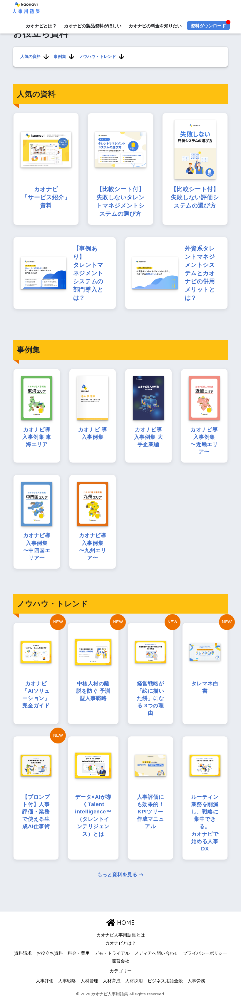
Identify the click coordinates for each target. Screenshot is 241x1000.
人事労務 (196, 981)
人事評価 (44, 981)
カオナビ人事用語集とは (120, 935)
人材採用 (134, 981)
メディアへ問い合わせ (156, 953)
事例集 (60, 56)
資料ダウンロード (208, 25)
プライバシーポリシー (205, 953)
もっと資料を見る (117, 874)
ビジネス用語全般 (165, 981)
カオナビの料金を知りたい (155, 25)
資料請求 (23, 953)
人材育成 (111, 981)
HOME (125, 922)
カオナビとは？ (41, 25)
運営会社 (120, 961)
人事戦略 (67, 981)
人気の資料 (30, 56)
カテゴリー (121, 971)
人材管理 (89, 981)
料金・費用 (79, 953)
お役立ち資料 (49, 953)
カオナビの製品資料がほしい (92, 25)
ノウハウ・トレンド (97, 56)
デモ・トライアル (112, 953)
